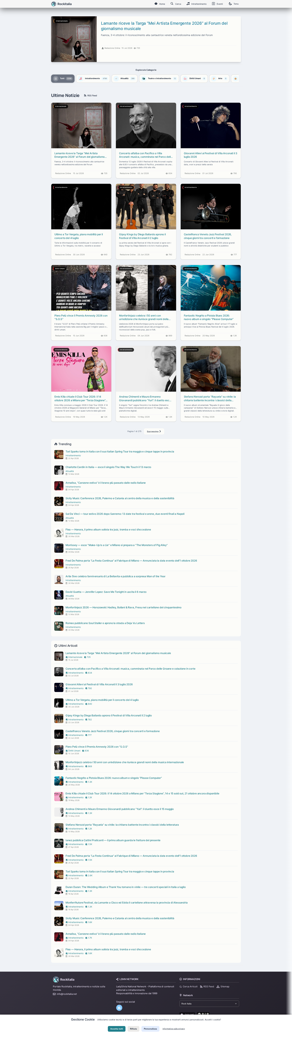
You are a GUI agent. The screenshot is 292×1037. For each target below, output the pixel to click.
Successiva (153, 431)
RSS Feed (92, 95)
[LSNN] (119, 1008)
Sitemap (225, 986)
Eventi (220, 4)
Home (162, 4)
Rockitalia (67, 979)
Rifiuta (133, 1029)
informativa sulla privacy (174, 1029)
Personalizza (150, 1029)
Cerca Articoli (190, 986)
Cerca (178, 4)
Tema (236, 4)
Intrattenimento (199, 4)
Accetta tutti (116, 1029)
